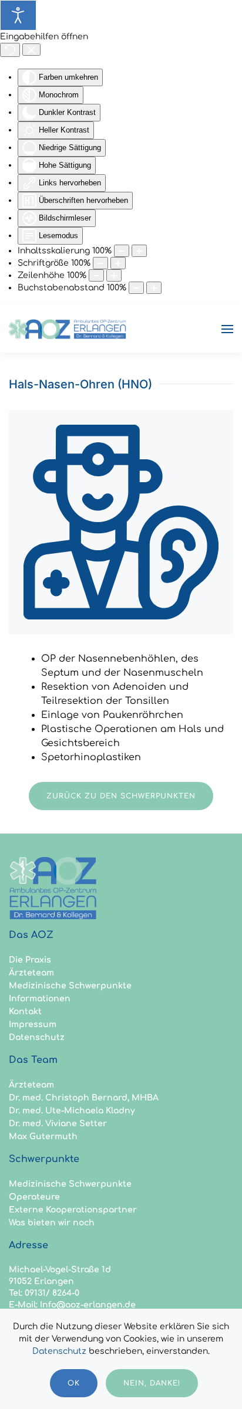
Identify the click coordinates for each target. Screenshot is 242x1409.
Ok (74, 1383)
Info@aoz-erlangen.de (88, 1304)
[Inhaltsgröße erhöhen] (139, 251)
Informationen (39, 998)
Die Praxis (30, 960)
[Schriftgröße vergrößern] (118, 263)
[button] (227, 329)
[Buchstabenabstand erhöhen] (154, 288)
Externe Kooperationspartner (73, 1209)
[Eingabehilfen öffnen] (18, 15)
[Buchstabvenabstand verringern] (136, 288)
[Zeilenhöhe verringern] (96, 275)
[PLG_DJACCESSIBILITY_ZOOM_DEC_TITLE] (121, 251)
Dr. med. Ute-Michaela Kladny (72, 1110)
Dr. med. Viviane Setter (58, 1123)
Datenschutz (37, 1037)
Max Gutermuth (43, 1136)
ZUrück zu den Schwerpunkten (121, 796)
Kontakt (25, 1011)
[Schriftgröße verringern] (100, 263)
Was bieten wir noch (52, 1222)
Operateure (34, 1197)
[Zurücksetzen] (10, 50)
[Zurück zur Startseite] (67, 329)
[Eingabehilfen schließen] (31, 49)
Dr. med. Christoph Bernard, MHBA (84, 1097)
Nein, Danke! (151, 1383)
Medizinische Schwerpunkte (70, 985)
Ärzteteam (31, 972)
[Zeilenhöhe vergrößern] (114, 275)
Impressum (32, 1024)
